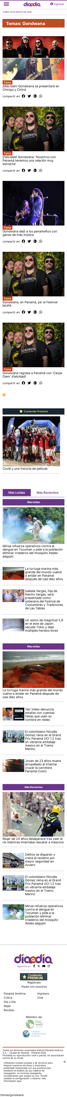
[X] (38, 966)
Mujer (7, 1006)
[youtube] (43, 966)
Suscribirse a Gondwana (4, 394)
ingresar (59, 4)
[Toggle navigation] (6, 4)
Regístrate (34, 982)
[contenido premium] (33, 976)
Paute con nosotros (34, 986)
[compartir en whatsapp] (40, 96)
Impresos (43, 993)
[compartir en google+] (35, 96)
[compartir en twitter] (29, 96)
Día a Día (10, 1002)
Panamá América (15, 993)
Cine (40, 997)
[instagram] (49, 966)
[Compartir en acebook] (23, 96)
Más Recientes (48, 492)
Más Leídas (16, 492)
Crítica (8, 997)
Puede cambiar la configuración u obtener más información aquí (25, 1078)
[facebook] (34, 966)
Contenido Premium (35, 411)
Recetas (9, 1010)
